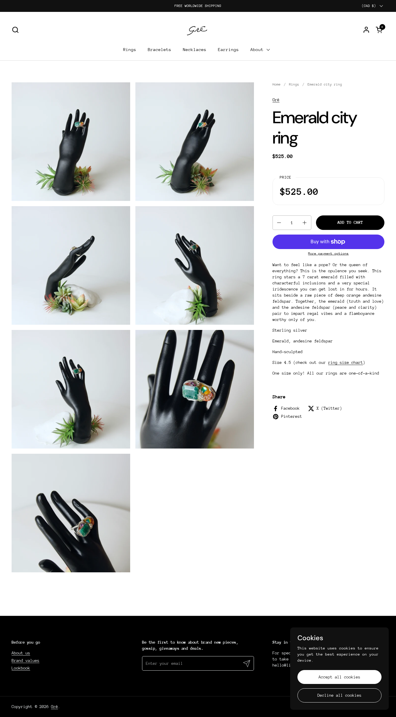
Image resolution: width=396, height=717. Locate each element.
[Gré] (198, 30)
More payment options (328, 253)
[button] (15, 29)
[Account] (366, 29)
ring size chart (345, 362)
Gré (276, 99)
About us (21, 653)
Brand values (25, 660)
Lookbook (21, 668)
